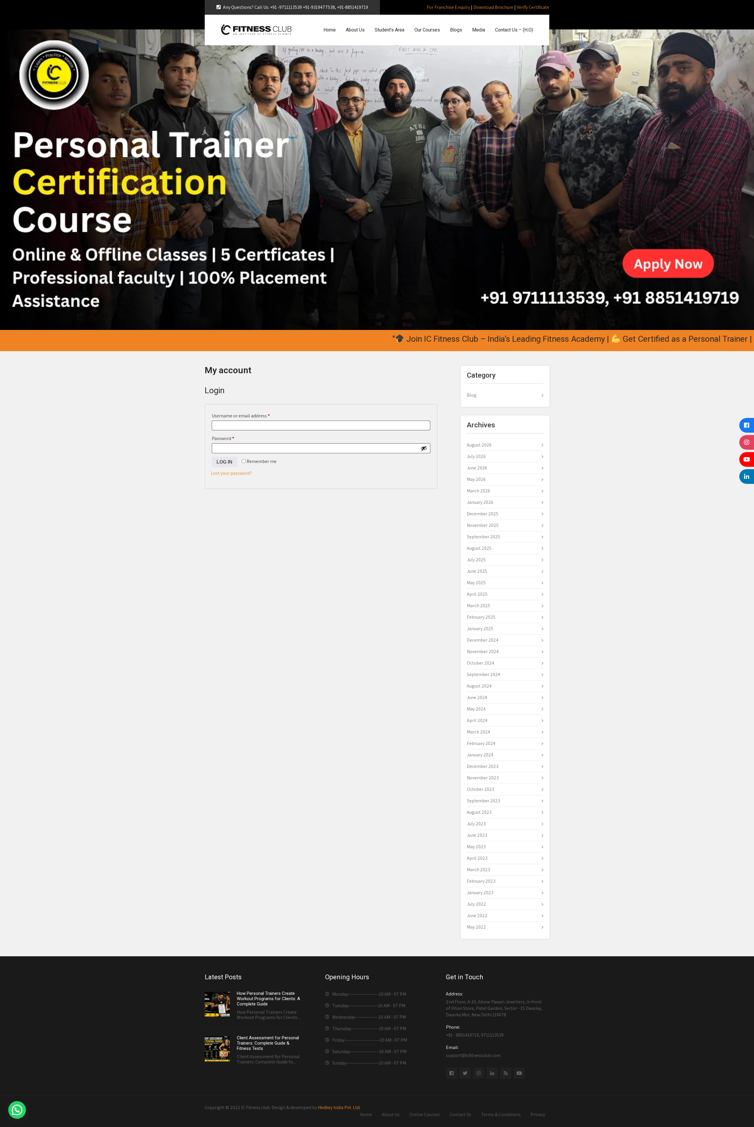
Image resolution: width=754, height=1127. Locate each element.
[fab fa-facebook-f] (451, 1073)
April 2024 (477, 720)
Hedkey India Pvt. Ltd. (339, 1107)
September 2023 (483, 801)
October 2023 (480, 789)
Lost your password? (231, 473)
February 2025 (481, 617)
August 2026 (479, 445)
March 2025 (478, 605)
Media (478, 30)
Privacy (537, 1114)
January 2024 (480, 755)
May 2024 (476, 709)
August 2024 (479, 686)
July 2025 (476, 560)
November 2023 (483, 778)
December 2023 (482, 766)
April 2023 (477, 858)
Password (232, 438)
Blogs (456, 30)
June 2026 (477, 468)
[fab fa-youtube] (519, 1073)
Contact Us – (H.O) (514, 30)
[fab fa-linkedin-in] (492, 1073)
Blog (472, 395)
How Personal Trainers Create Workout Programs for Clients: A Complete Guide (268, 999)
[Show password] (424, 448)
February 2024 (481, 743)
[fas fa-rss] (505, 1073)
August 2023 (479, 812)
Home (329, 30)
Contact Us (460, 1114)
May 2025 (476, 583)
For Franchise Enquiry (448, 7)
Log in (224, 461)
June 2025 (477, 571)
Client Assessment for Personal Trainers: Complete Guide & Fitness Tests (268, 1043)
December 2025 (482, 514)
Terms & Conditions (501, 1114)
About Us (355, 30)
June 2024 (477, 697)
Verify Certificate (533, 7)
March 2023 (478, 870)
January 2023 (480, 892)
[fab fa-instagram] (478, 1073)
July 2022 (476, 904)
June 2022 (477, 915)
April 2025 (477, 594)
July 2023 (476, 824)
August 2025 (479, 548)
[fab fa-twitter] (465, 1073)
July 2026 (476, 456)
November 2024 (483, 651)
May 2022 (476, 927)
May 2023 (476, 847)
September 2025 (483, 537)
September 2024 (483, 674)
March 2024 (478, 732)
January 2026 (480, 502)
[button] (17, 1110)
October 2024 (480, 663)
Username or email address (250, 415)
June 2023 (477, 835)
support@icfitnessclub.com (473, 1051)
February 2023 (481, 881)
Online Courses (424, 1114)
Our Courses (427, 30)
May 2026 (476, 479)
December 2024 (482, 640)
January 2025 (480, 628)
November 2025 (483, 525)
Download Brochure (493, 7)
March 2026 (478, 491)
